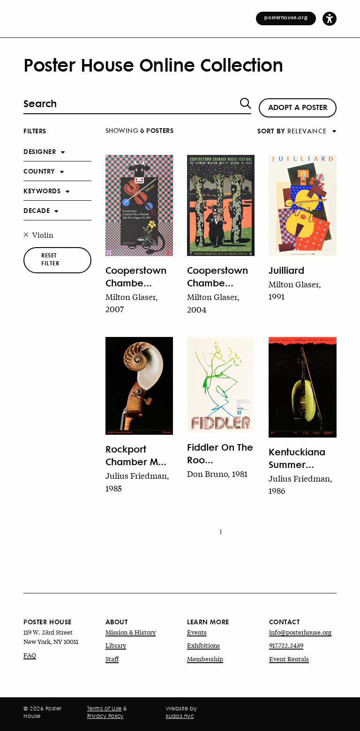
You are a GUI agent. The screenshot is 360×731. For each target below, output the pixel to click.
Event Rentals (289, 658)
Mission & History (130, 632)
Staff (112, 658)
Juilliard (286, 269)
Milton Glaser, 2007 (131, 302)
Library (115, 645)
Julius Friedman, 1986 (300, 484)
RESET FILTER (50, 259)
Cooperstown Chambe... (135, 276)
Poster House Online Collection (153, 64)
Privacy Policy (105, 716)
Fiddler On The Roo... (220, 453)
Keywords (42, 190)
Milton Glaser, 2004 (213, 302)
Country (39, 170)
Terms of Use (104, 708)
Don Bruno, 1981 (217, 473)
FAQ (29, 655)
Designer (39, 151)
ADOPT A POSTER (298, 106)
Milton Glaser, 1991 (295, 290)
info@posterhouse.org (300, 632)
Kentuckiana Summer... (297, 457)
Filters (34, 130)
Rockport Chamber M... (135, 455)
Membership (205, 658)
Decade (36, 210)
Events (197, 632)
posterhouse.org (286, 17)
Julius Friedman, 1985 (137, 481)
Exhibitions (203, 645)
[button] (329, 18)
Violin (42, 234)
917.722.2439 (286, 645)
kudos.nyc (180, 716)
